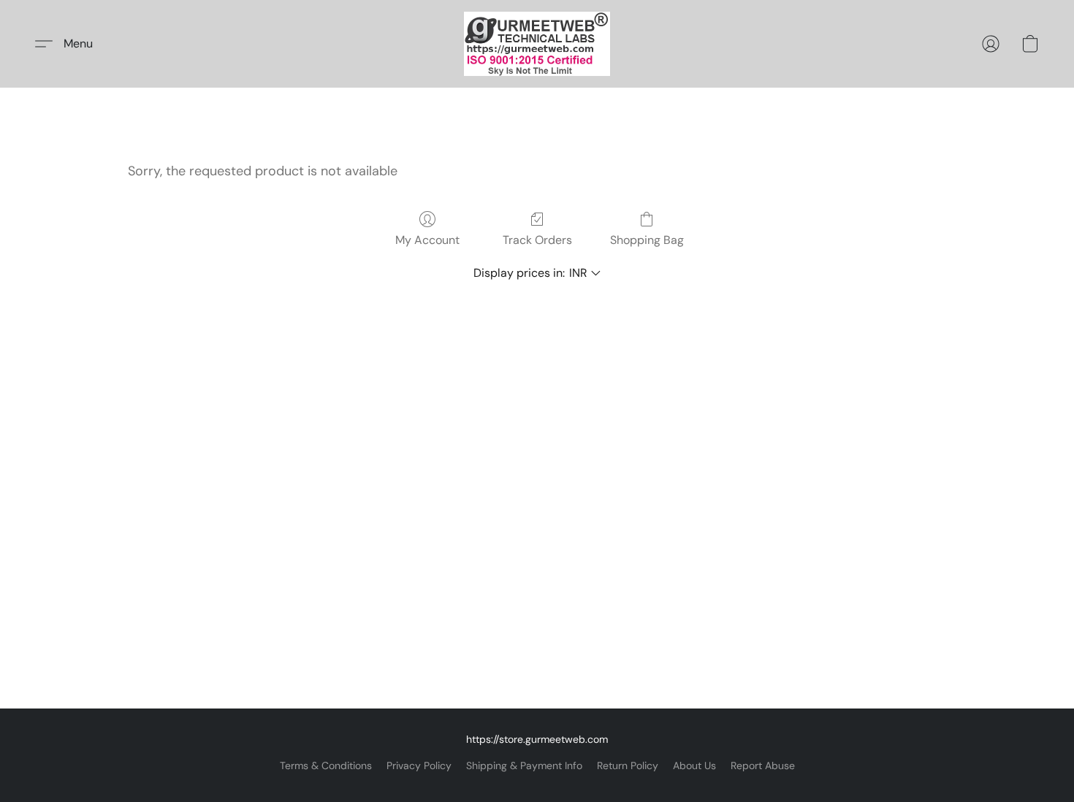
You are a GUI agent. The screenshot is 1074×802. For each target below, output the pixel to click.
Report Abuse (763, 765)
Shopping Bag (647, 240)
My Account (427, 240)
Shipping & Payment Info (524, 765)
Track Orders (537, 240)
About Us (694, 765)
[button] (537, 43)
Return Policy (627, 765)
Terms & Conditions (326, 765)
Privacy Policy (419, 765)
